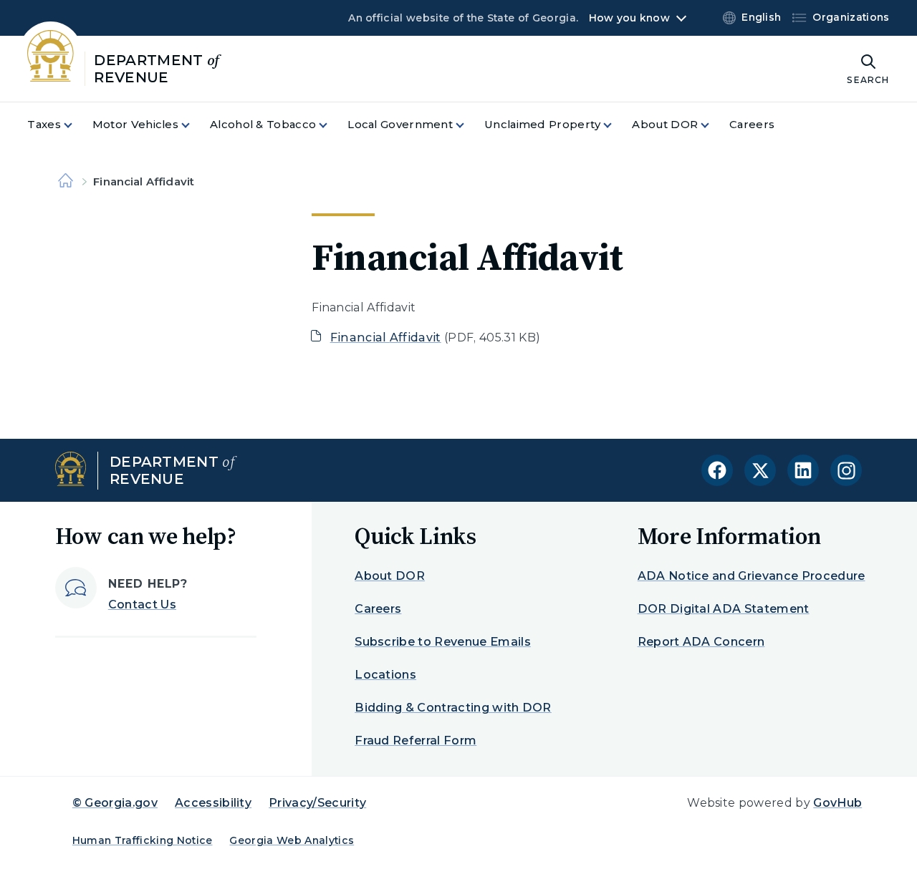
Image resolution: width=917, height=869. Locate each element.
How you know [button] (629, 18)
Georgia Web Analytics (291, 840)
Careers (378, 609)
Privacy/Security (317, 803)
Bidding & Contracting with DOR (453, 707)
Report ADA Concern (701, 642)
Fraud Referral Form (415, 740)
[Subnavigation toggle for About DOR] (713, 124)
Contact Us (142, 604)
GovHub (837, 803)
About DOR (390, 576)
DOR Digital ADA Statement (724, 609)
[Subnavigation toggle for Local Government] (468, 124)
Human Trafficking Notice (142, 840)
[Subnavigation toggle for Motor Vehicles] (194, 124)
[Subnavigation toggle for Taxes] (76, 124)
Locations (385, 674)
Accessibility (213, 803)
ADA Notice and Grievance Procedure (751, 576)
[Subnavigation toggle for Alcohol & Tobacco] (331, 124)
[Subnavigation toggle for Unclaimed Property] (616, 124)
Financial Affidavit (385, 337)
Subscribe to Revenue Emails (443, 642)
